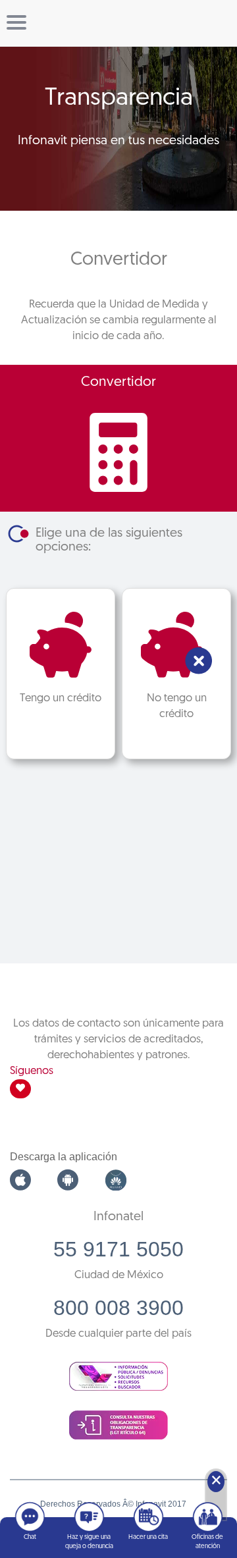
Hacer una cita (148, 1537)
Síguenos (31, 1071)
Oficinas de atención (207, 1541)
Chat (30, 1537)
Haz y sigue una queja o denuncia (89, 1541)
